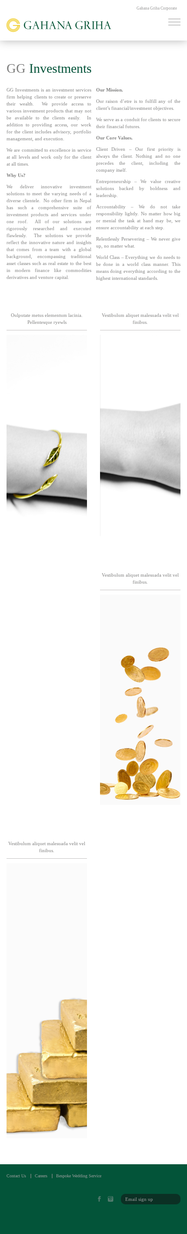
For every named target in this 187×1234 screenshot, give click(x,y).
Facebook (101, 1199)
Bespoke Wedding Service (78, 1175)
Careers (41, 1175)
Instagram (113, 1199)
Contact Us (16, 1175)
